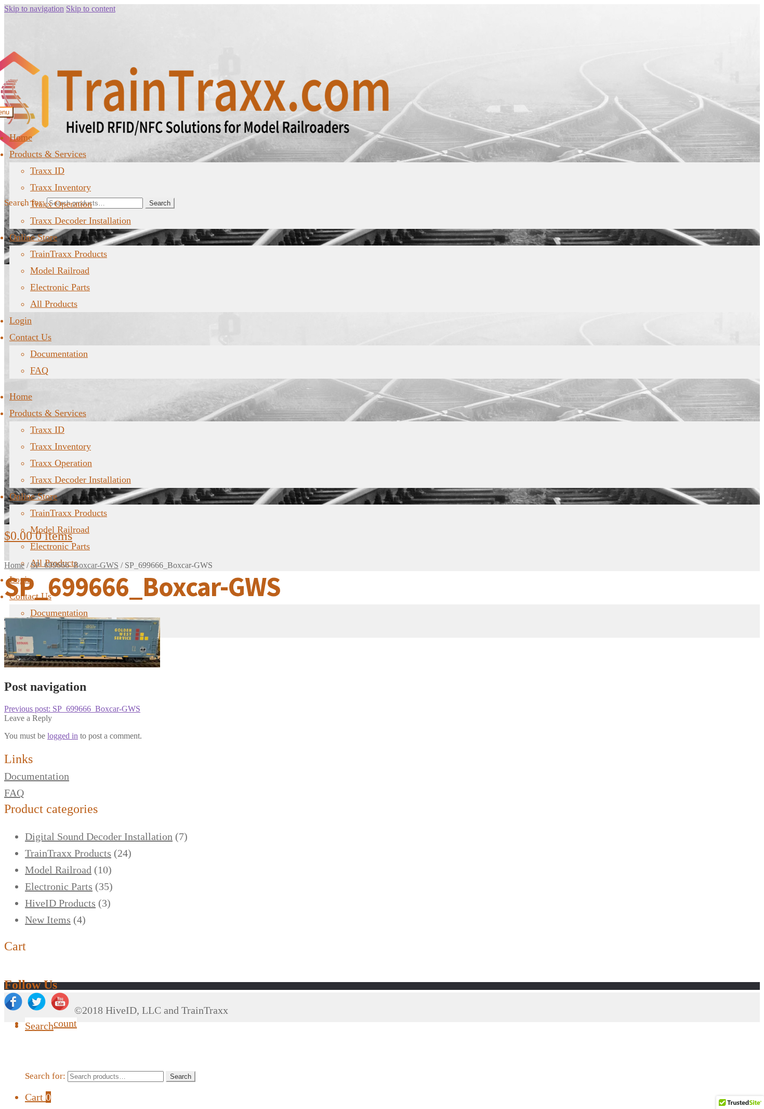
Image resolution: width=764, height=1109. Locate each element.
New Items (48, 919)
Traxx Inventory (60, 187)
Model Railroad (59, 270)
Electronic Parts (60, 287)
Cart (38, 1097)
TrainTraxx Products (68, 254)
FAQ (39, 370)
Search (159, 203)
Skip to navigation (34, 8)
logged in (62, 735)
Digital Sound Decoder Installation (99, 836)
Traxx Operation (61, 204)
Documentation (59, 354)
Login (20, 320)
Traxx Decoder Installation (80, 220)
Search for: (24, 203)
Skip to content (90, 8)
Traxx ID (47, 170)
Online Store (33, 237)
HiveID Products (60, 903)
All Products (53, 304)
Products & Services (47, 154)
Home (20, 137)
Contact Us (30, 337)
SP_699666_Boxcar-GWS (74, 565)
